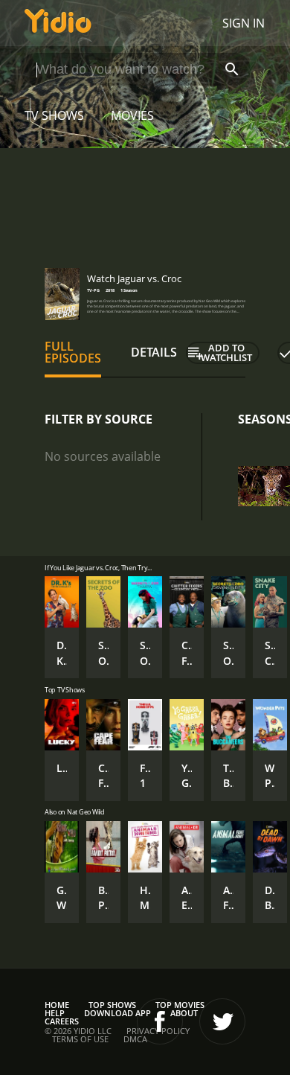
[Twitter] (222, 1021)
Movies (132, 115)
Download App (117, 1012)
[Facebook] (160, 1021)
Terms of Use (80, 1038)
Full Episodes (73, 352)
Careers (62, 1021)
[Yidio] (58, 23)
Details (154, 352)
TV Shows (54, 115)
